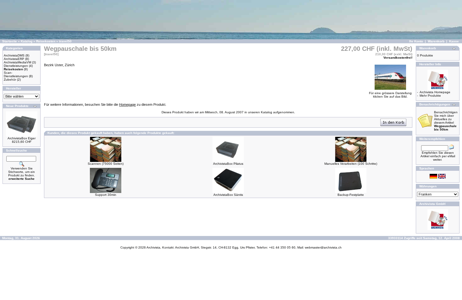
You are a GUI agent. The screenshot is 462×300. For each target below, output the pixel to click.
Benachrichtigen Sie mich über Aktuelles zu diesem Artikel (446, 120)
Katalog (26, 41)
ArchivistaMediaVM (17, 62)
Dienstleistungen (16, 65)
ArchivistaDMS (14, 55)
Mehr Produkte (430, 95)
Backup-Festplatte (351, 194)
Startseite (9, 41)
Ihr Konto (416, 41)
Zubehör (10, 79)
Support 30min (105, 194)
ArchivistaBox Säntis (228, 194)
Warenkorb (436, 41)
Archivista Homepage (435, 92)
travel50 (65, 41)
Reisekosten (45, 41)
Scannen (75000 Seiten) (106, 163)
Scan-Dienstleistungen (16, 74)
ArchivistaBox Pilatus (228, 163)
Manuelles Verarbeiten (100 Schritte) (350, 163)
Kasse (454, 41)
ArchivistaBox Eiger (22, 138)
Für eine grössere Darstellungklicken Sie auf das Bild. (390, 94)
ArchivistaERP (14, 59)
